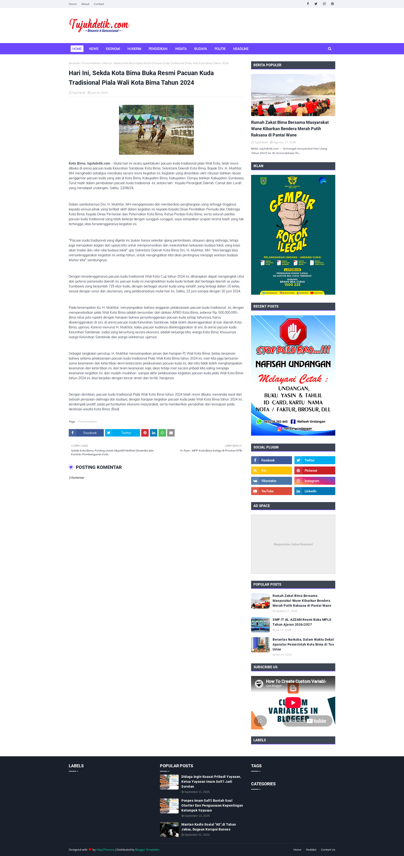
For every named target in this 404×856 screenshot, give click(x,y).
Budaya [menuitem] (200, 49)
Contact (99, 4)
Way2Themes (105, 849)
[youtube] (271, 491)
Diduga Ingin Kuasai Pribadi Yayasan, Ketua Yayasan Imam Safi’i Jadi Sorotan (211, 781)
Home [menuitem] (77, 49)
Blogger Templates (147, 849)
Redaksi (311, 849)
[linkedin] (314, 491)
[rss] (271, 470)
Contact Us (328, 849)
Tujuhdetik (78, 92)
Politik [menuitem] (220, 49)
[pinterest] (332, 4)
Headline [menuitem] (241, 49)
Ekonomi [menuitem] (113, 49)
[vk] (271, 481)
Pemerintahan (91, 63)
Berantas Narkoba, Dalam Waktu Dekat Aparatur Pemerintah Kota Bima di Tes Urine (303, 644)
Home (73, 4)
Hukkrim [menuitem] (134, 49)
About (85, 4)
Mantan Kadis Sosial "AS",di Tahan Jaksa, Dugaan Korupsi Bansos (208, 827)
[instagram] (324, 4)
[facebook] (308, 4)
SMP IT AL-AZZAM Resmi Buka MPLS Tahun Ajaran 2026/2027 (302, 622)
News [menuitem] (93, 49)
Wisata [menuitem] (181, 49)
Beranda (74, 63)
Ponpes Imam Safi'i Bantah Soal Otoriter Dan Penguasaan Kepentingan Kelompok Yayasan (212, 805)
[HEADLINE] (293, 95)
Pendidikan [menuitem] (158, 49)
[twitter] (316, 4)
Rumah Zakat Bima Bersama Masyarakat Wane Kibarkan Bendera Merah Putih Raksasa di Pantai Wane (290, 128)
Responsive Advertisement (293, 544)
